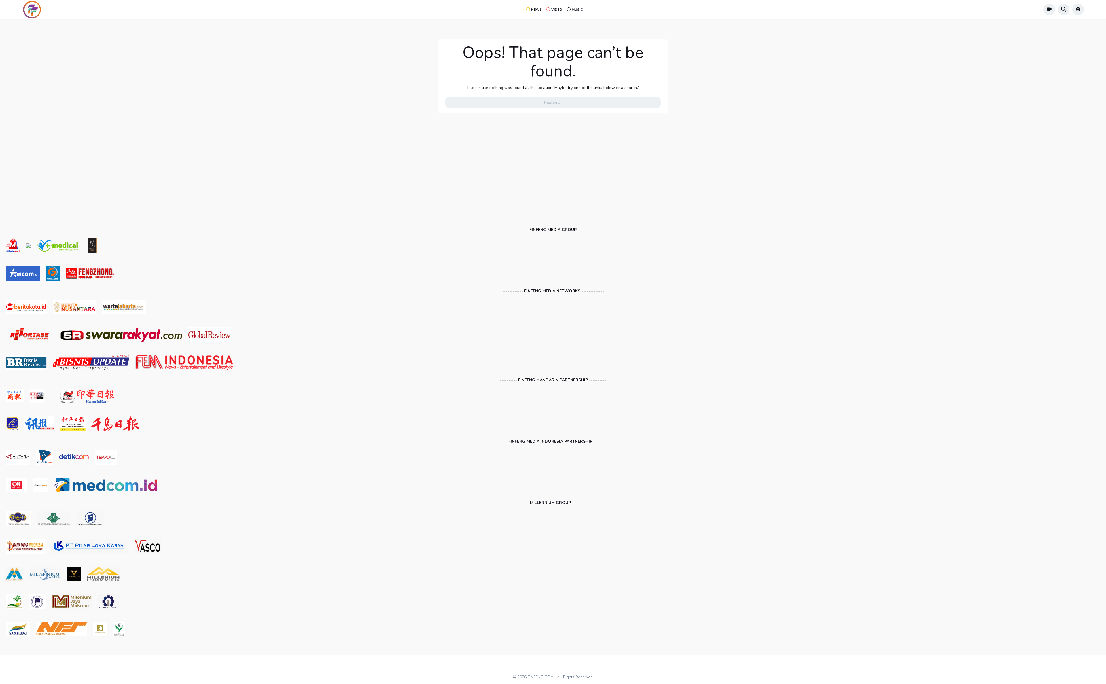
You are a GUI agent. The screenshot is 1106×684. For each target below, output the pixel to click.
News (536, 9)
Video (556, 9)
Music (577, 9)
